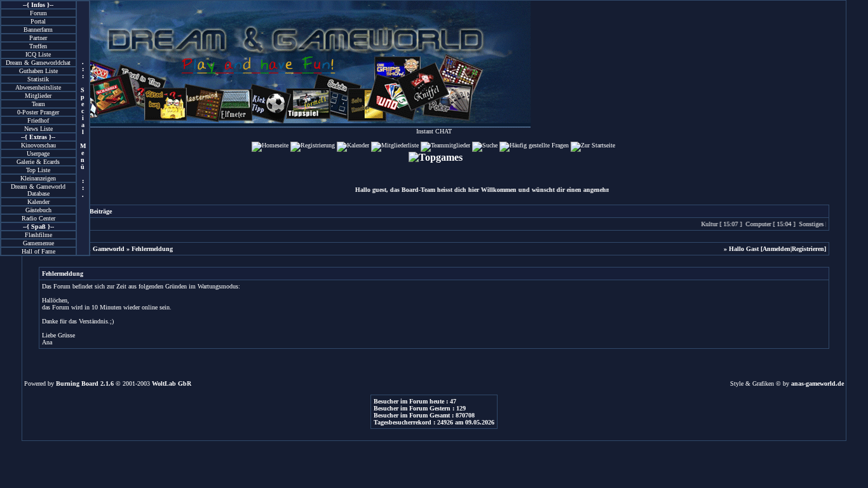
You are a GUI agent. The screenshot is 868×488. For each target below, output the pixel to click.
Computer (755, 223)
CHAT (443, 131)
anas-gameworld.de (817, 383)
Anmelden (776, 248)
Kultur (706, 223)
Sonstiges (808, 223)
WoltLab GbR (171, 383)
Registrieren (808, 248)
